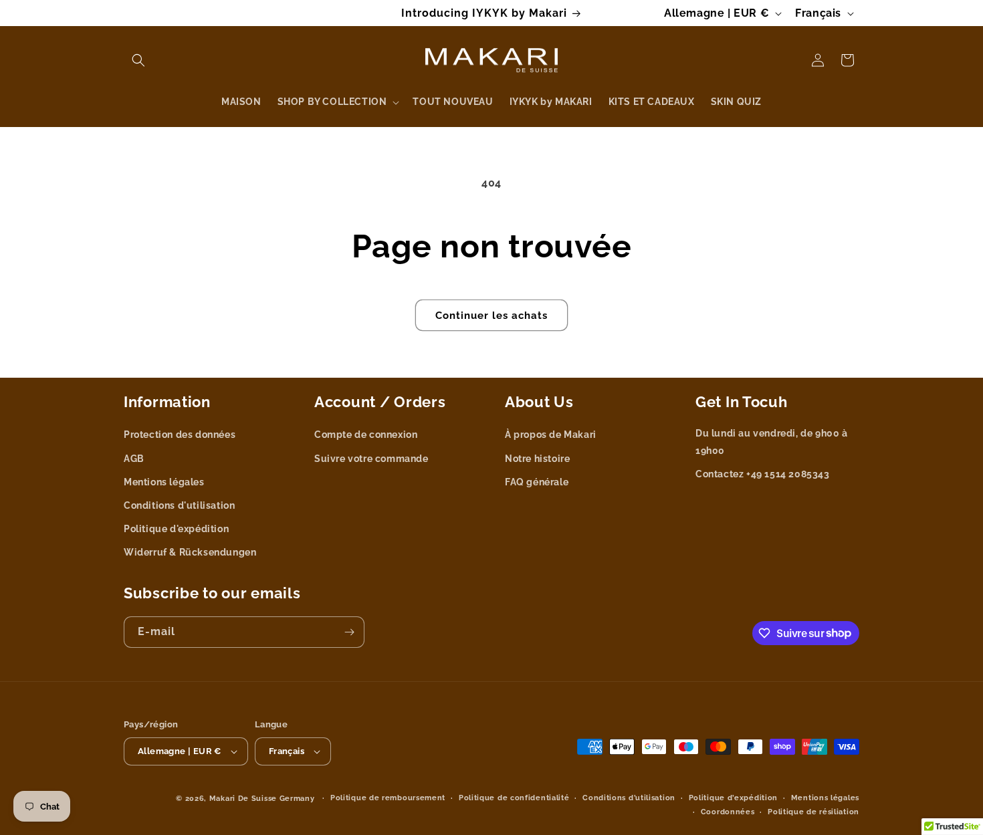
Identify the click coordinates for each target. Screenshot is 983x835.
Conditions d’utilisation (628, 798)
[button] (138, 60)
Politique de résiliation (813, 812)
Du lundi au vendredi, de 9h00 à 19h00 (771, 441)
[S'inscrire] (349, 632)
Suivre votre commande (371, 458)
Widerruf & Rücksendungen (190, 552)
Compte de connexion (365, 434)
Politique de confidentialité (514, 798)
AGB (134, 458)
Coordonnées (728, 812)
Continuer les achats (491, 316)
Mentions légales (164, 482)
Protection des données (179, 434)
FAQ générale (536, 482)
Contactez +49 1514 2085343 (762, 474)
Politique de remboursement (387, 798)
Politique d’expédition (733, 798)
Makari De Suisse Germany (262, 798)
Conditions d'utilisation (179, 505)
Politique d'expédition (176, 528)
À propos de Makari (550, 434)
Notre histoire (537, 458)
